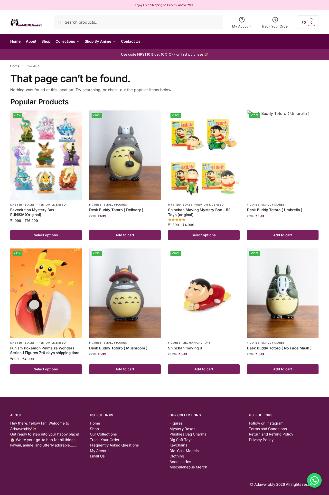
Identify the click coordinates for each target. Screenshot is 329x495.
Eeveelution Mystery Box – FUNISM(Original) (33, 212)
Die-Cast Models (184, 450)
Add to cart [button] (124, 235)
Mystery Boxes (22, 204)
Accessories (180, 461)
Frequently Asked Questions (114, 445)
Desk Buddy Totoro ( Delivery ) (116, 210)
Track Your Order (275, 26)
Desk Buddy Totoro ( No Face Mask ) (279, 348)
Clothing (176, 456)
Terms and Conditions (268, 428)
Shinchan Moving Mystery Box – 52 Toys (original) (199, 212)
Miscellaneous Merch (188, 467)
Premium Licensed (51, 204)
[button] (308, 22)
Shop (94, 428)
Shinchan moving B (185, 348)
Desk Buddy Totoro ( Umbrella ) (274, 210)
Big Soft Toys (180, 439)
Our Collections (103, 434)
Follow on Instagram (266, 423)
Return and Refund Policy (271, 434)
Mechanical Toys (196, 342)
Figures (95, 204)
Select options (46, 235)
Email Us (97, 456)
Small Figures (115, 204)
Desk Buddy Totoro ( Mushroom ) (118, 348)
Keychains (178, 445)
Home (14, 66)
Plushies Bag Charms (187, 434)
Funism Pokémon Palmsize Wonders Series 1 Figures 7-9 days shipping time (44, 350)
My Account (242, 26)
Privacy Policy (261, 439)
